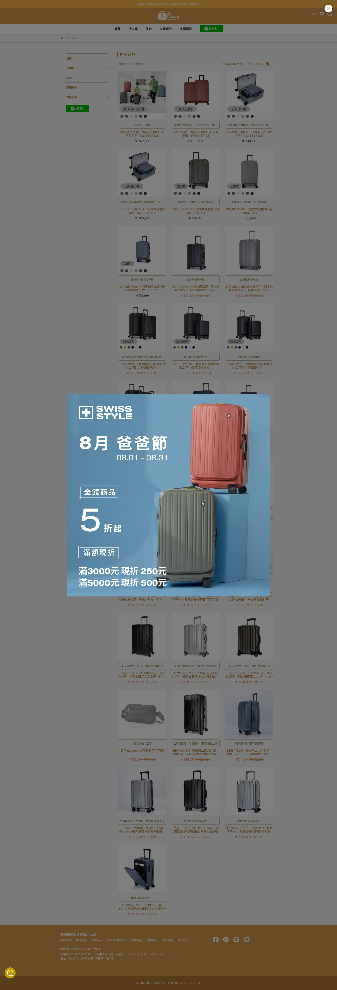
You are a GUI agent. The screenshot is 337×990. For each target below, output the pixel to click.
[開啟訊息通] (10, 972)
